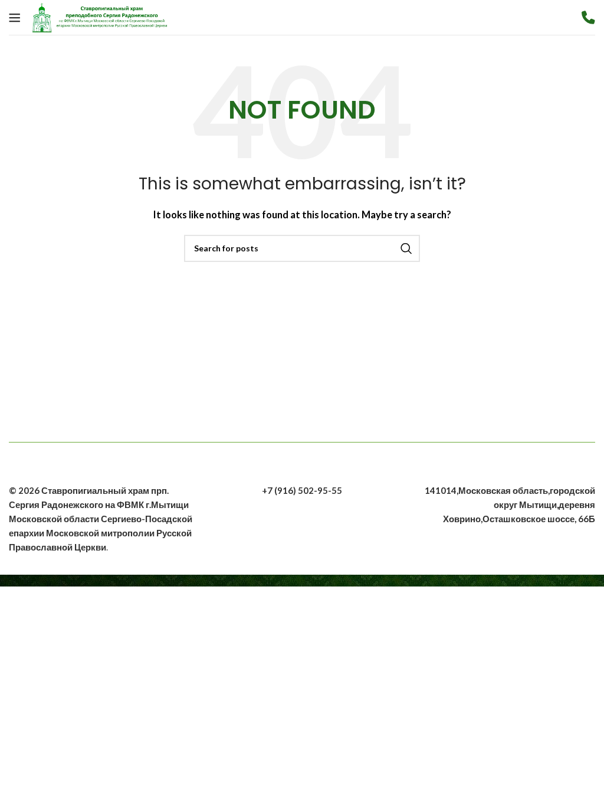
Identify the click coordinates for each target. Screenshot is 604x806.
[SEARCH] (406, 248)
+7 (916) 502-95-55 (302, 490)
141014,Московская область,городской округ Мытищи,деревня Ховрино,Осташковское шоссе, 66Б (510, 504)
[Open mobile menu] (15, 18)
